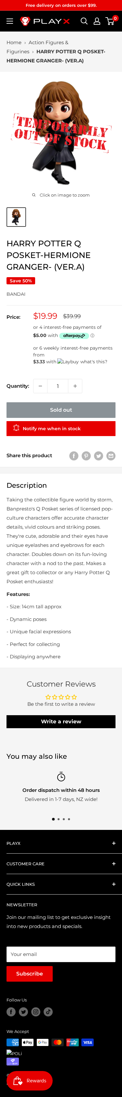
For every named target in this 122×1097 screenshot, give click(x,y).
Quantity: (18, 386)
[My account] (97, 21)
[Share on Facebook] (73, 455)
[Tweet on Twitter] (98, 455)
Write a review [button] (61, 721)
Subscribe (29, 974)
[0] (110, 21)
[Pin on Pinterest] (86, 455)
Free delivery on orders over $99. (61, 5)
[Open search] (84, 21)
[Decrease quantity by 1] (40, 386)
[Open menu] (10, 21)
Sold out (61, 410)
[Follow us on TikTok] (48, 1011)
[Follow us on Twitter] (23, 1011)
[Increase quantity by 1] (75, 386)
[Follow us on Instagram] (35, 1011)
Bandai (16, 294)
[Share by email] (110, 455)
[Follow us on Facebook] (11, 1011)
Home (14, 42)
